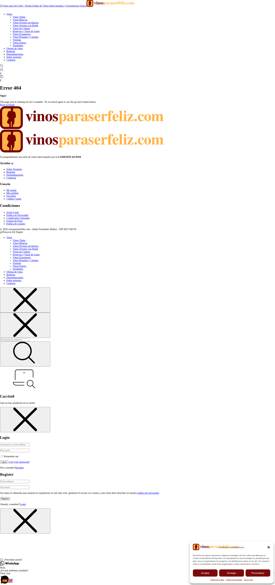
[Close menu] (25, 300)
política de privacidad (148, 493)
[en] (11, 580)
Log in (4, 462)
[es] (5, 580)
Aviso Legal (248, 580)
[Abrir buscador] (1, 66)
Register (19, 467)
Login (23, 504)
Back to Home (7, 104)
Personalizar (257, 573)
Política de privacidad (234, 580)
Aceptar (205, 573)
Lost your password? (19, 462)
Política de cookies (217, 580)
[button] (268, 547)
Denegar (231, 573)
